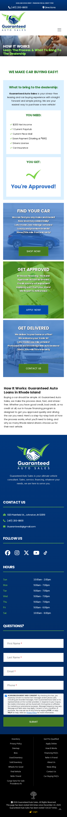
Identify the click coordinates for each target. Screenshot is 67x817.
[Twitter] (26, 553)
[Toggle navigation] (59, 30)
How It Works (51, 748)
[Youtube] (36, 553)
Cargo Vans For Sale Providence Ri (15, 782)
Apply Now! (33, 309)
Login (34, 811)
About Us (51, 762)
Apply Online (51, 743)
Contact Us (33, 368)
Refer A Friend (51, 757)
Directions (50, 7)
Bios (16, 753)
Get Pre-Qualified (51, 739)
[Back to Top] (60, 810)
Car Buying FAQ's (51, 776)
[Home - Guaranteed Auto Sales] (14, 21)
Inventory (16, 739)
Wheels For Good (15, 767)
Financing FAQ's (51, 753)
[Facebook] (8, 553)
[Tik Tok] (45, 553)
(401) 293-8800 (19, 7)
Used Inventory (15, 757)
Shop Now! (34, 251)
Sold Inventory (16, 762)
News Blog (51, 767)
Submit (33, 721)
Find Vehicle (16, 771)
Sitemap (15, 748)
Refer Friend (15, 776)
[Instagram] (17, 553)
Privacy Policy (32, 712)
